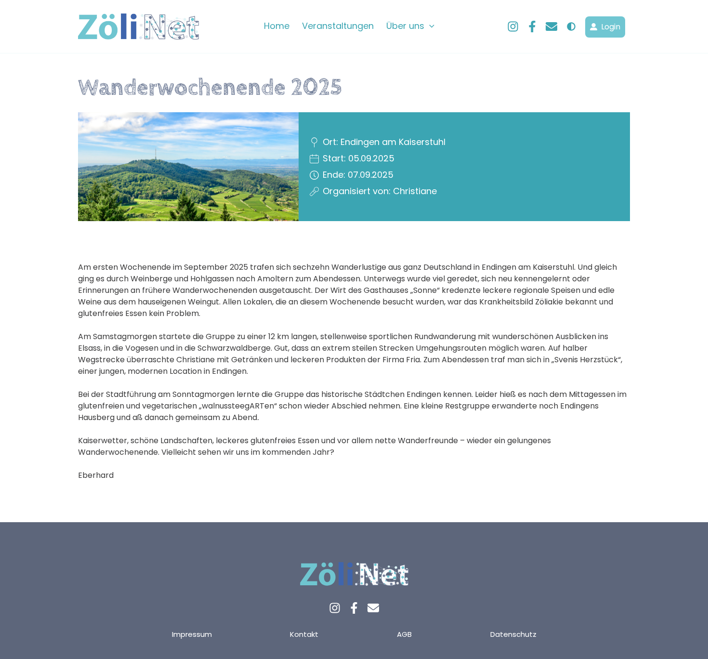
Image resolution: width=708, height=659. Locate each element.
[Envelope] (551, 26)
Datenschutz (513, 634)
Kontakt (304, 634)
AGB (404, 634)
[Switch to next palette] (571, 26)
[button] (429, 26)
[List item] (335, 608)
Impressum (192, 634)
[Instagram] (513, 26)
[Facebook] (532, 26)
